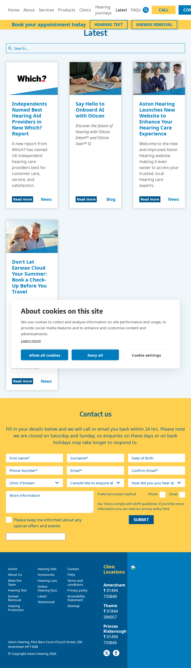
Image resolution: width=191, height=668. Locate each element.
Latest (121, 10)
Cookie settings (146, 354)
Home (13, 10)
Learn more (31, 340)
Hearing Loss (47, 580)
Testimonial (46, 602)
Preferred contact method (116, 494)
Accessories (46, 574)
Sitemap (73, 606)
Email (173, 494)
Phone (153, 494)
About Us (15, 574)
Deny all (95, 354)
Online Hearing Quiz (47, 588)
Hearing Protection (16, 608)
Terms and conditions (75, 582)
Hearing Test (17, 590)
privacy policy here (155, 508)
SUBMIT (141, 519)
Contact (73, 569)
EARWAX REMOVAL (154, 24)
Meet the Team (14, 582)
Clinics (85, 10)
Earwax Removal (14, 598)
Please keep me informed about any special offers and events (48, 523)
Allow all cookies (44, 354)
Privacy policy (77, 590)
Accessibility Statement (76, 598)
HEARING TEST (109, 24)
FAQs (136, 10)
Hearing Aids (47, 569)
